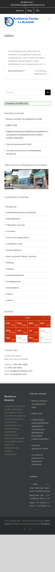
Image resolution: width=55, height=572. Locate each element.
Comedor (11, 231)
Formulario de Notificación (17, 103)
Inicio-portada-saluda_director (21, 256)
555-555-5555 (21, 364)
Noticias (10, 262)
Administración (13, 218)
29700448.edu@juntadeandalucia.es (28, 5)
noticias (10, 269)
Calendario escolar (15, 225)
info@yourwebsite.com (21, 371)
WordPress (45, 524)
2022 (27, 317)
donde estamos (14, 250)
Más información (16, 71)
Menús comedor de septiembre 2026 (24, 119)
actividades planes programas (21, 212)
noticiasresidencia (15, 275)
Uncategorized (13, 281)
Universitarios (12, 287)
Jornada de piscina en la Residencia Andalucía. (38, 459)
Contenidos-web (14, 243)
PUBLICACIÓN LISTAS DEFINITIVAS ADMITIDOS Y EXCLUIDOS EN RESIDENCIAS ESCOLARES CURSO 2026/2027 (27, 134)
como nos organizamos (17, 237)
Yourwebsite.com (18, 374)
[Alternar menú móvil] (49, 19)
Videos (9, 294)
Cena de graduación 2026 (18, 144)
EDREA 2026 (11, 125)
